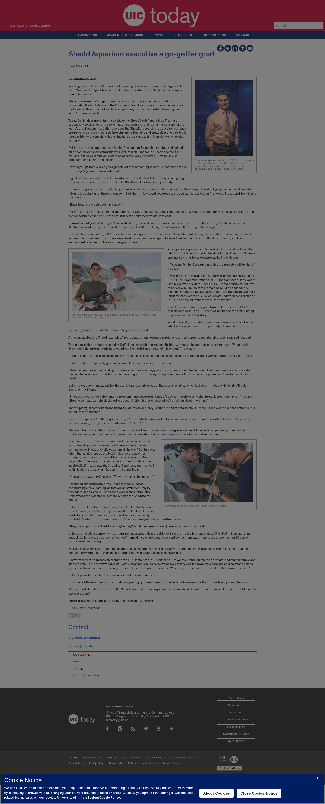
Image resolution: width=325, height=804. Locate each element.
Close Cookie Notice (258, 793)
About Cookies (216, 793)
